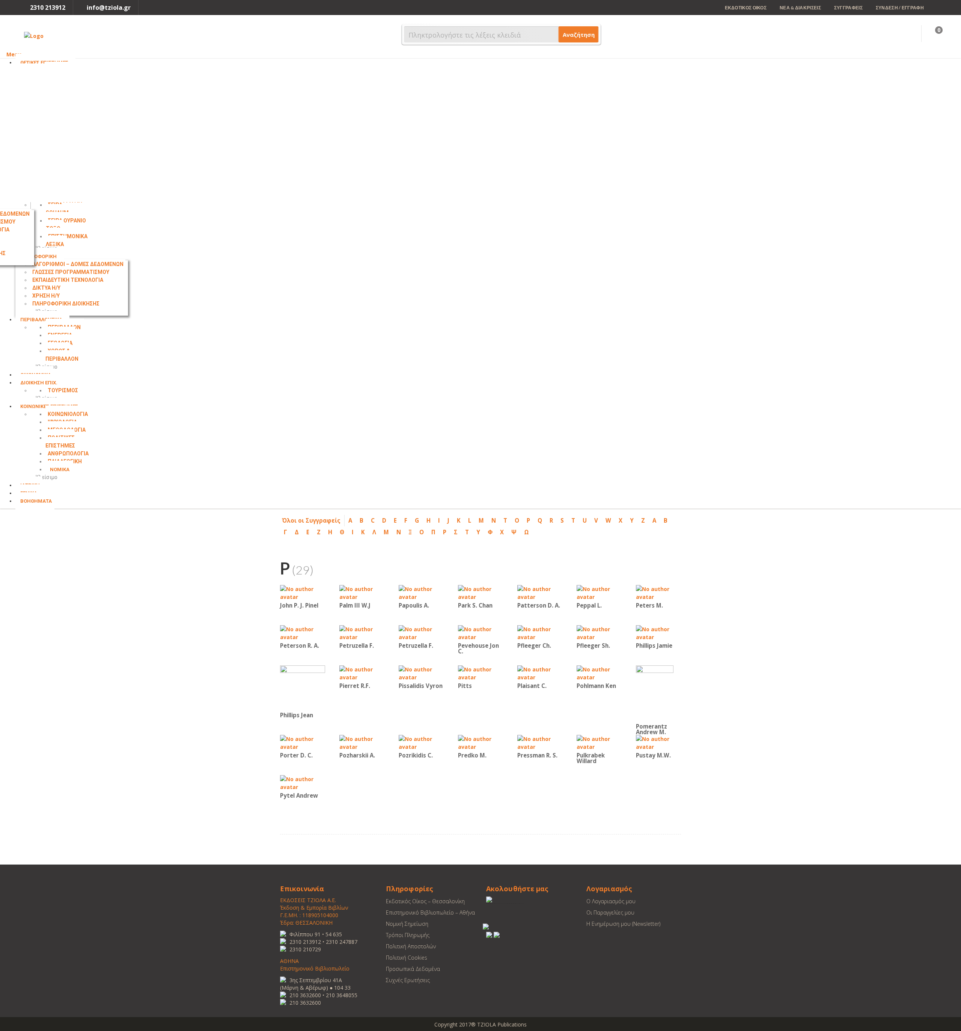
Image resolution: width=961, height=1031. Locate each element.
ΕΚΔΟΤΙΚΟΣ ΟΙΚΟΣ (746, 8)
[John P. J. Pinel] (302, 592)
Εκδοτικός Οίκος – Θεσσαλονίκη (425, 901)
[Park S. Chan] (480, 592)
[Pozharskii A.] (361, 742)
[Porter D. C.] (302, 742)
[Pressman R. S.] (539, 742)
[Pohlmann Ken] (599, 672)
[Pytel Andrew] (302, 782)
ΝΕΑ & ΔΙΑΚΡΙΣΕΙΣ (800, 8)
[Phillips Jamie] (658, 632)
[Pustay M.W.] (658, 742)
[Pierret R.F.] (361, 672)
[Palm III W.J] (361, 592)
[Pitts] (480, 672)
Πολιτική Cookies (406, 957)
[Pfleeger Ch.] (539, 632)
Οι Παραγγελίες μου (610, 912)
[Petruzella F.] (361, 632)
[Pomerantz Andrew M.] (654, 693)
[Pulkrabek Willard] (599, 742)
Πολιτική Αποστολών (411, 946)
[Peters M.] (658, 592)
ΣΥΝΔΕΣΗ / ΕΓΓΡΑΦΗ (900, 8)
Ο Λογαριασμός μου (611, 901)
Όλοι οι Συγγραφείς (311, 520)
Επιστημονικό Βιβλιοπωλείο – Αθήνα (430, 912)
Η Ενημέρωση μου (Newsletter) (623, 923)
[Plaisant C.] (539, 672)
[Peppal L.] (599, 592)
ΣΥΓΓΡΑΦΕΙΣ (848, 8)
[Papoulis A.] (421, 592)
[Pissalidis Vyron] (421, 672)
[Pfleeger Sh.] (599, 632)
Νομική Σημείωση (407, 923)
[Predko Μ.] (480, 742)
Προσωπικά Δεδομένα (413, 968)
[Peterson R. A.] (302, 632)
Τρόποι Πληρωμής (407, 935)
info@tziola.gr (109, 7)
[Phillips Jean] (302, 687)
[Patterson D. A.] (539, 592)
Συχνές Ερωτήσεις (408, 980)
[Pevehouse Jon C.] (480, 632)
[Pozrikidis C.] (421, 742)
